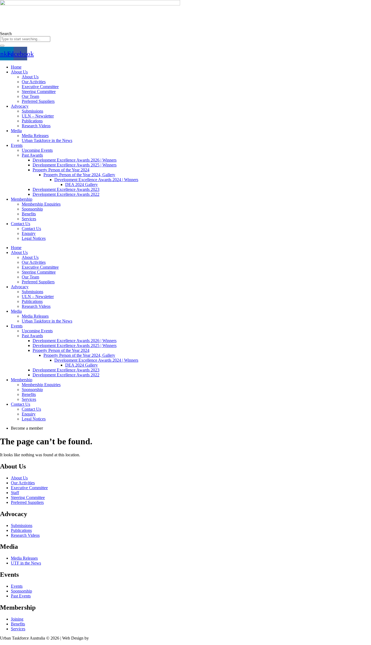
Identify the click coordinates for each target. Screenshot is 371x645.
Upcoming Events (37, 150)
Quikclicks (99, 638)
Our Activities (34, 81)
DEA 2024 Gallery (81, 184)
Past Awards (32, 155)
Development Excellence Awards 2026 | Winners (75, 160)
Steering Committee (39, 91)
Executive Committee (40, 86)
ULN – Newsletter (38, 116)
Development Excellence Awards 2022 (66, 194)
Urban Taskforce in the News (47, 140)
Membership (21, 199)
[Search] (2, 45)
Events (17, 145)
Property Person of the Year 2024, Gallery (79, 174)
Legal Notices (34, 238)
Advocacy (20, 106)
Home (16, 67)
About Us (19, 72)
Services (29, 218)
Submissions (32, 111)
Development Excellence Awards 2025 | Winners (75, 165)
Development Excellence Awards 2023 (66, 189)
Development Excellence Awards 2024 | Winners (96, 179)
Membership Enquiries (41, 204)
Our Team (30, 96)
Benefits (29, 214)
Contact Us (20, 223)
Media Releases (35, 135)
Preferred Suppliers (38, 101)
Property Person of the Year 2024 (61, 170)
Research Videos (36, 125)
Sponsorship (32, 209)
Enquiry (29, 233)
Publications (32, 121)
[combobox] (25, 39)
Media (16, 130)
